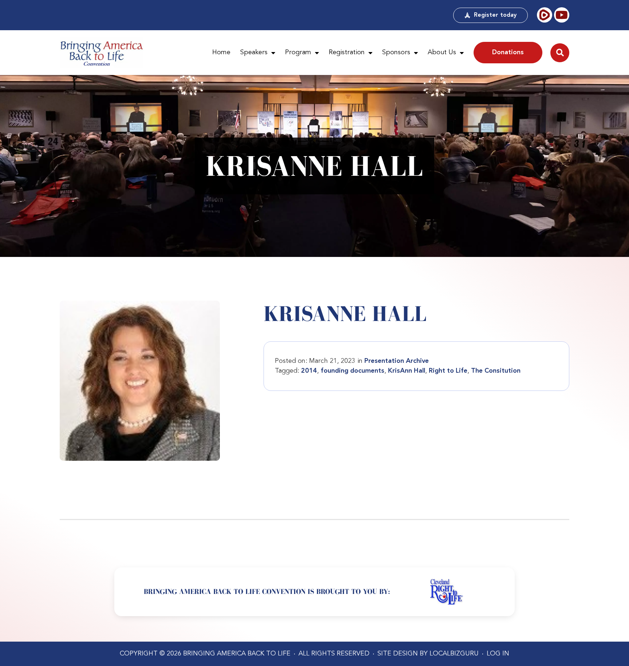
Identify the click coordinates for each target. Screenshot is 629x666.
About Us (442, 52)
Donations (508, 52)
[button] (559, 52)
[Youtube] (561, 15)
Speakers (254, 52)
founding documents (352, 371)
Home (221, 52)
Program (298, 52)
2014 (309, 371)
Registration (347, 52)
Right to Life (448, 371)
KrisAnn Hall (406, 371)
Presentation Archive (396, 361)
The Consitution (496, 371)
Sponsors (396, 52)
